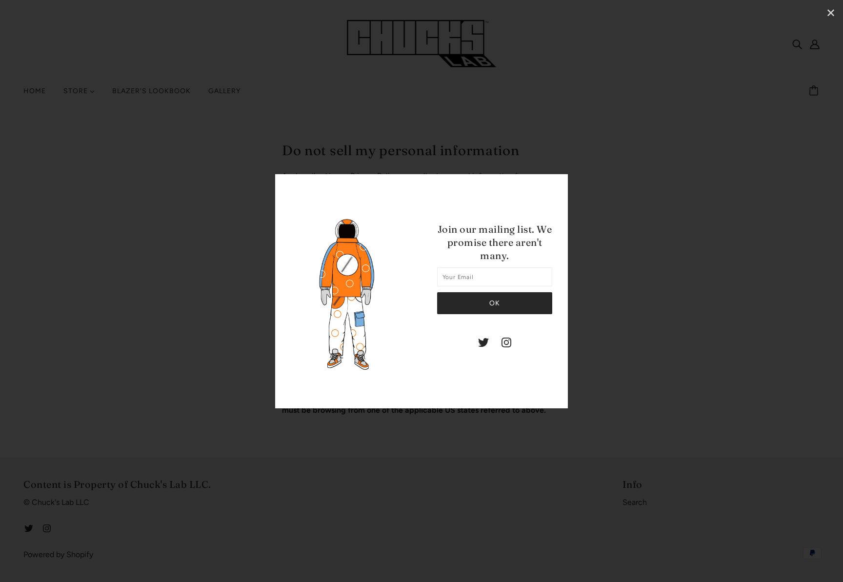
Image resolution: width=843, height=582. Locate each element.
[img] (483, 342)
